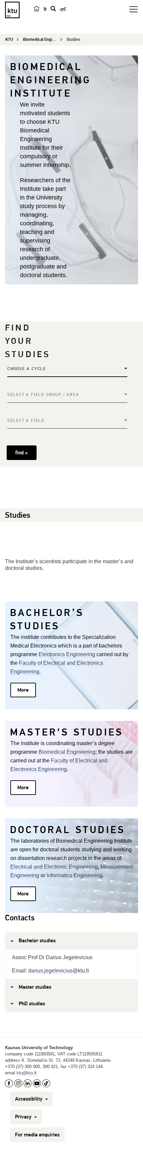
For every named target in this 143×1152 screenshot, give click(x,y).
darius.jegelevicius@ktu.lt (58, 970)
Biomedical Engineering (67, 752)
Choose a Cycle (26, 368)
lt (45, 9)
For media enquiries (37, 1134)
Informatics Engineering (74, 875)
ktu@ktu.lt (27, 1072)
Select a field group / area (43, 394)
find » (21, 452)
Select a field (26, 420)
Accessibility (29, 1099)
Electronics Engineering (67, 654)
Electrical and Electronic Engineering (54, 867)
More (23, 690)
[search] (53, 8)
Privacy (24, 1117)
